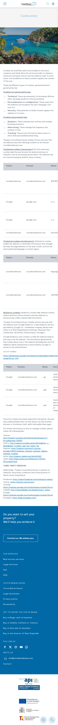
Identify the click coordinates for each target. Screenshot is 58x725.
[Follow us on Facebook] (4, 647)
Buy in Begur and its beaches (17, 617)
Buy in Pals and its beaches (17, 628)
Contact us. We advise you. (20, 538)
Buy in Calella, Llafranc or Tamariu (20, 623)
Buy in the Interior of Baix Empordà (21, 633)
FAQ (5, 575)
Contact (7, 664)
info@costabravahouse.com (21, 658)
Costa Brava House (13, 588)
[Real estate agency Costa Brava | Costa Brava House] (29, 4)
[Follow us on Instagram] (15, 647)
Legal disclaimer (11, 594)
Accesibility (9, 604)
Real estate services (13, 559)
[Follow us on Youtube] (21, 647)
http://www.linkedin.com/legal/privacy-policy (30, 490)
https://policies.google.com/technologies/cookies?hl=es (28, 487)
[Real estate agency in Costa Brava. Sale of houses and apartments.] (52, 719)
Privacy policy (10, 599)
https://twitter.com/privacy (22, 482)
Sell (5, 570)
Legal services (10, 564)
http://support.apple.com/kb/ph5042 (25, 456)
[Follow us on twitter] (10, 647)
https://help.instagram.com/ (24, 498)
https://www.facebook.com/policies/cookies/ (33, 479)
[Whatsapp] (26, 647)
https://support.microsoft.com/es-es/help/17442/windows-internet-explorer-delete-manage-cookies (25, 451)
